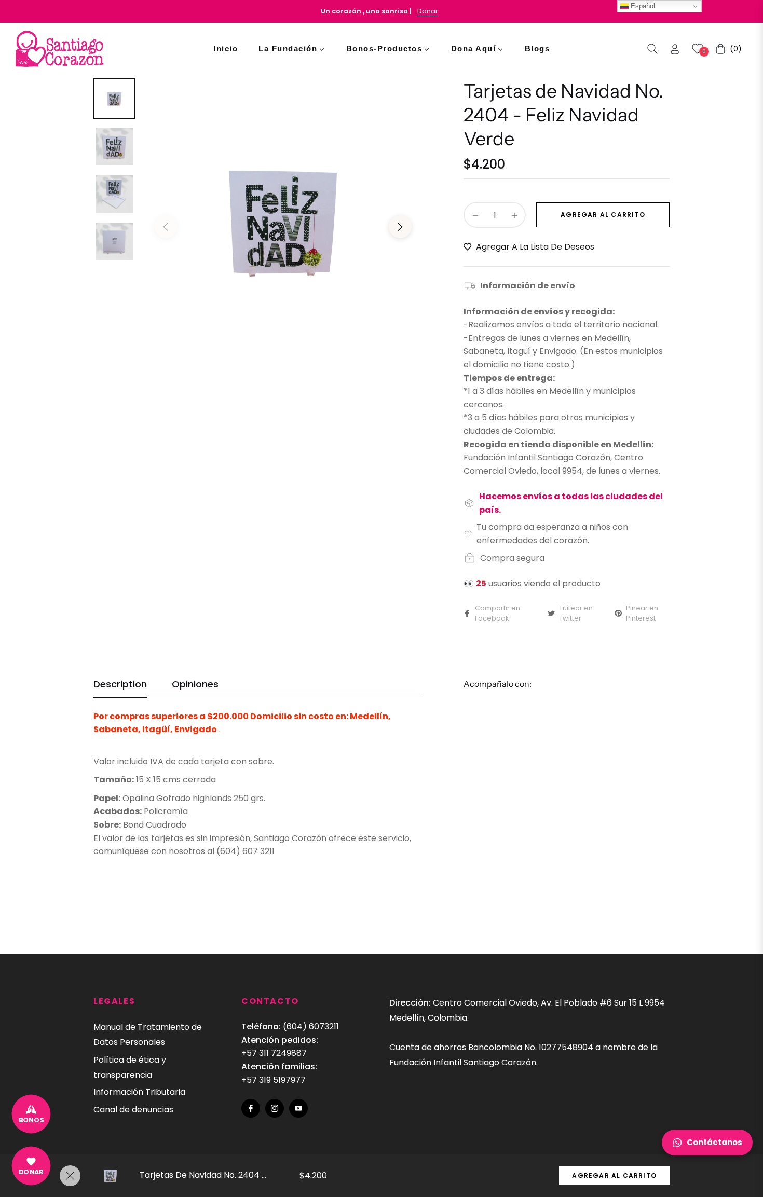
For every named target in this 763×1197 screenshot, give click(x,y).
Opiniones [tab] (195, 684)
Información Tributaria (139, 1092)
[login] (675, 49)
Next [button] (400, 226)
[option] (283, 219)
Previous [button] (165, 226)
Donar (427, 11)
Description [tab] (120, 684)
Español (642, 6)
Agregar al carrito (614, 1175)
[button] (652, 49)
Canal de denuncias (133, 1110)
